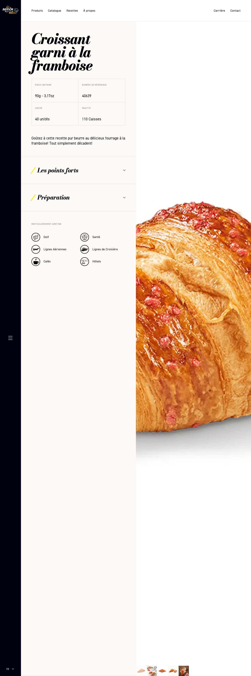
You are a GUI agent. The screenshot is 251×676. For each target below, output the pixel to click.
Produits (37, 10)
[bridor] (10, 10)
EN (7, 672)
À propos (89, 10)
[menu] (10, 338)
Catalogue (54, 10)
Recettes (72, 10)
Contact (235, 10)
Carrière (219, 10)
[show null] (152, 671)
